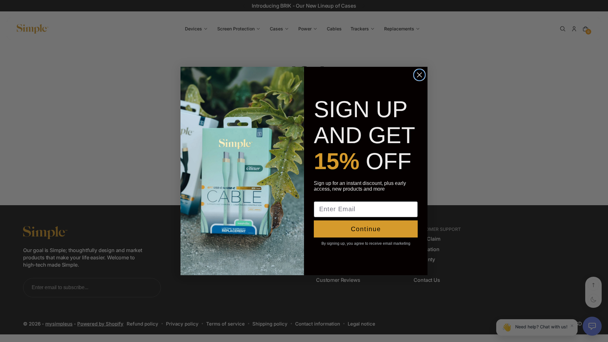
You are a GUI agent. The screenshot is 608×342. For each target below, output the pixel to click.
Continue (366, 228)
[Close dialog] (419, 74)
